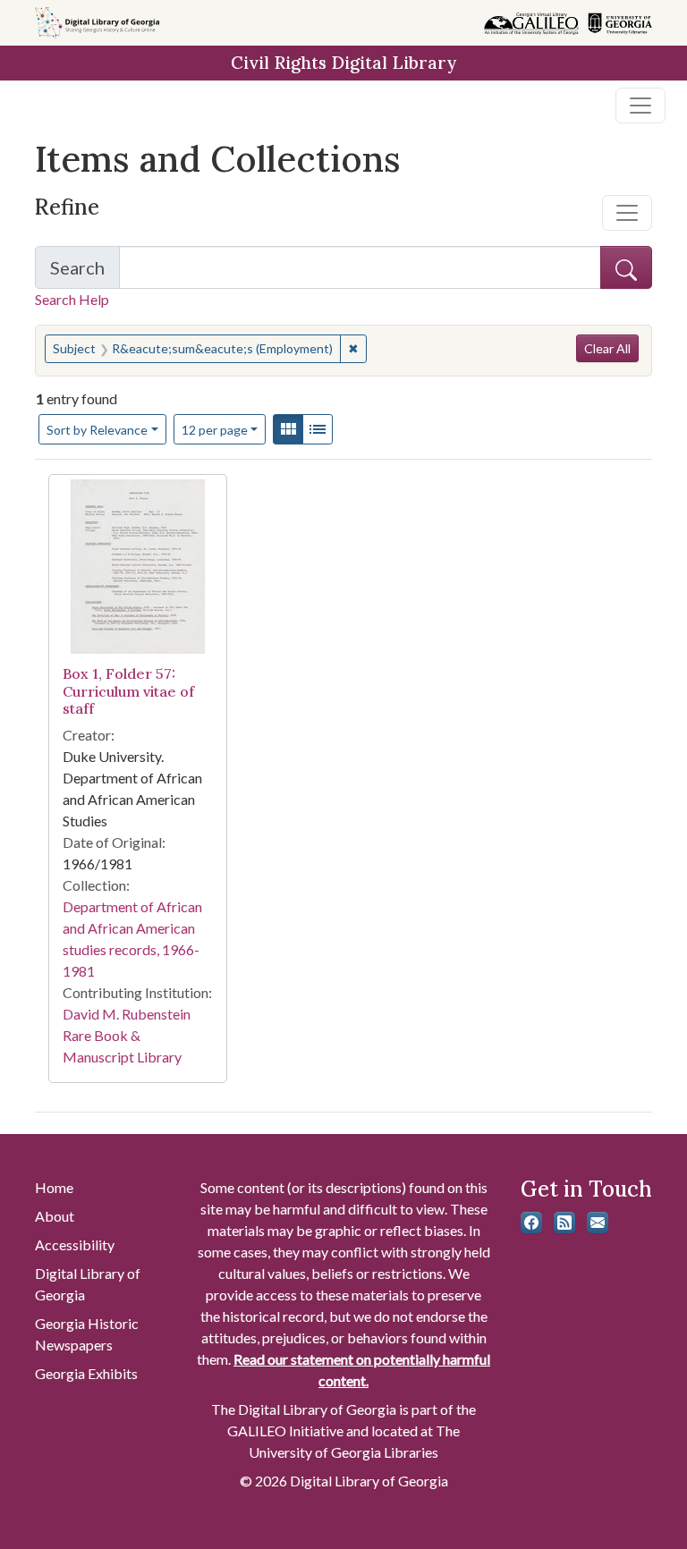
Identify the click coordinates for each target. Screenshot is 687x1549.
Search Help (72, 299)
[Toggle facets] (627, 213)
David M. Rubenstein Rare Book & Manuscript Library (127, 1035)
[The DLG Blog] (564, 1222)
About (54, 1215)
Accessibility (74, 1244)
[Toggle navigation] (640, 105)
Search (85, 273)
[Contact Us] (597, 1222)
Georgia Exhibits (86, 1373)
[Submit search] (626, 267)
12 (215, 429)
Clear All (607, 348)
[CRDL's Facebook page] (531, 1222)
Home (54, 1187)
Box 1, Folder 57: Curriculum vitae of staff (128, 690)
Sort (97, 429)
